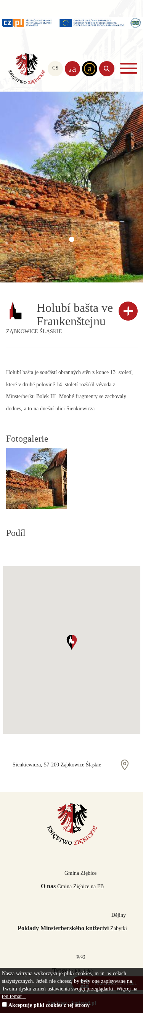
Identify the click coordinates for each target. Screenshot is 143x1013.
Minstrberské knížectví (27, 68)
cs (55, 68)
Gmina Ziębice (80, 873)
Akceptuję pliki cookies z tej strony (49, 1005)
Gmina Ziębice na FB (80, 886)
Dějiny (118, 915)
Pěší (80, 957)
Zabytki (118, 928)
